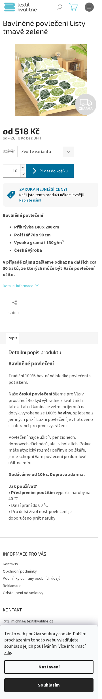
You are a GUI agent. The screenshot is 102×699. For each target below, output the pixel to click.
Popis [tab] (12, 338)
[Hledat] (59, 7)
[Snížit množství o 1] (23, 174)
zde (7, 652)
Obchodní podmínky (20, 571)
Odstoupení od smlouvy (23, 593)
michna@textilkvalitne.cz (32, 621)
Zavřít (33, 302)
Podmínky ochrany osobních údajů (31, 578)
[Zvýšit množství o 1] (23, 167)
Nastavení (49, 667)
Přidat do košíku (53, 170)
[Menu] (89, 7)
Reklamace (12, 586)
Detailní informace (18, 286)
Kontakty (10, 564)
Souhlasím (49, 685)
